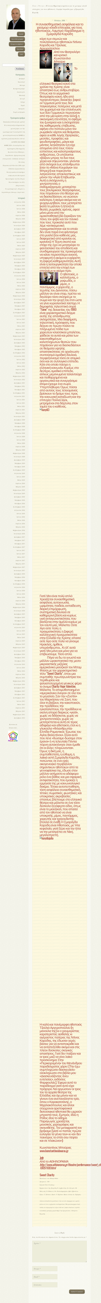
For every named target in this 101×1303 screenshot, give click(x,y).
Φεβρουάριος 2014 (19, 681)
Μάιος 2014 (21, 671)
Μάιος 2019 (21, 480)
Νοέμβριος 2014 (20, 658)
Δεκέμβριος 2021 (19, 383)
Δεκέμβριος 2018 (19, 497)
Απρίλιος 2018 (20, 524)
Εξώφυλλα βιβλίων (17, 44)
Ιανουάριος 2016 (19, 611)
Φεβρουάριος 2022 (19, 376)
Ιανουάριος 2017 (19, 570)
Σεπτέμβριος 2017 (19, 547)
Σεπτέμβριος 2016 (19, 584)
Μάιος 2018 (21, 520)
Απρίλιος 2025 (20, 249)
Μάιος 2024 (21, 286)
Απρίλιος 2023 (20, 329)
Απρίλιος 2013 (20, 708)
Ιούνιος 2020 (21, 440)
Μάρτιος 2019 (20, 487)
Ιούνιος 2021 (21, 403)
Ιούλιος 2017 (21, 550)
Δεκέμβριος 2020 (19, 420)
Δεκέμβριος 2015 (19, 614)
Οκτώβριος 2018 (20, 503)
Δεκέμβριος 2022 (19, 343)
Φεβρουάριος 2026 (19, 222)
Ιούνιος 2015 (21, 634)
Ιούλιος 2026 (21, 205)
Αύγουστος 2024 (19, 276)
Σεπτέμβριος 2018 (19, 507)
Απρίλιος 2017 (20, 560)
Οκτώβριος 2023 (20, 309)
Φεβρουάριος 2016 (19, 607)
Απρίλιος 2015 (20, 641)
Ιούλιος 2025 (21, 239)
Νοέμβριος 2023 (20, 306)
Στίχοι (23, 102)
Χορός (23, 105)
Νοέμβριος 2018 (20, 500)
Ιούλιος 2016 (21, 591)
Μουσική (22, 95)
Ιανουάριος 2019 (19, 493)
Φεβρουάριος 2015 (19, 647)
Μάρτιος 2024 (20, 292)
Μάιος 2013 (21, 704)
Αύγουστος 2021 (19, 396)
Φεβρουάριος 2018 (19, 530)
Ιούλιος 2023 (21, 319)
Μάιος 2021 (21, 406)
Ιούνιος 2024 (21, 282)
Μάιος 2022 (21, 366)
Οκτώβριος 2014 (20, 661)
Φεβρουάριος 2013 (19, 714)
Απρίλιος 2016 (20, 601)
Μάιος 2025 (21, 246)
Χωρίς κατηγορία (19, 112)
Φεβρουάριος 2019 (19, 490)
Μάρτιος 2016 (20, 604)
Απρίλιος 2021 (20, 410)
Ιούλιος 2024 (21, 279)
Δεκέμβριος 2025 (19, 229)
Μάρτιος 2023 (20, 333)
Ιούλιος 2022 (21, 359)
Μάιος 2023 (21, 326)
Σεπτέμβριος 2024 (19, 272)
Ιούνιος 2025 (21, 242)
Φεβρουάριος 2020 (19, 453)
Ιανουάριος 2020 (19, 457)
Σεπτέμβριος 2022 (19, 353)
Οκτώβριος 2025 (20, 232)
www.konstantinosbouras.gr (54, 1150)
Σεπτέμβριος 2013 (19, 698)
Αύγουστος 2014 (19, 664)
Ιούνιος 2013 (21, 701)
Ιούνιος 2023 (21, 323)
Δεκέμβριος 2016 (19, 574)
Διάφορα (22, 79)
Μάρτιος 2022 (20, 373)
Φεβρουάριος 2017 (19, 567)
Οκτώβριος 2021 (20, 390)
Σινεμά (22, 99)
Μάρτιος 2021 (20, 413)
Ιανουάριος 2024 (19, 299)
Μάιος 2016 (21, 597)
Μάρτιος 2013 (20, 711)
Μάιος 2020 (21, 443)
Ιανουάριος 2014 (19, 684)
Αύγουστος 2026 (19, 202)
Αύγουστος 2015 (19, 627)
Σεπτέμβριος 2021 (19, 393)
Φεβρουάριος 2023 (19, 336)
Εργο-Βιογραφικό (17, 39)
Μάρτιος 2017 (20, 564)
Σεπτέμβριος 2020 (19, 430)
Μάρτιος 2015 (20, 644)
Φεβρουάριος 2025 (19, 256)
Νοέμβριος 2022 (20, 346)
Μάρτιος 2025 (20, 252)
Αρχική (21, 34)
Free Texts (20, 49)
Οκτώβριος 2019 (20, 467)
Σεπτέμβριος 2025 (19, 235)
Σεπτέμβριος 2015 (19, 624)
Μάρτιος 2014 (20, 678)
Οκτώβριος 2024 (20, 269)
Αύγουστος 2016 (19, 587)
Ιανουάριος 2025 (19, 259)
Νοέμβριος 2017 (20, 540)
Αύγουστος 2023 (19, 316)
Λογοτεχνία (21, 92)
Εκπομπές (22, 109)
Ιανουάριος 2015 (19, 651)
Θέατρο (22, 85)
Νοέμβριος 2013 (20, 691)
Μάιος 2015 (21, 637)
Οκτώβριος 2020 (20, 426)
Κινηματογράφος (19, 89)
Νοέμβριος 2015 (20, 617)
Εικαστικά (21, 82)
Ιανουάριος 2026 (19, 225)
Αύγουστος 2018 (19, 510)
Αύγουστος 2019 (19, 473)
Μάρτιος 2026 (20, 219)
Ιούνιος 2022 (21, 363)
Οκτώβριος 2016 (20, 580)
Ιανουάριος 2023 (19, 339)
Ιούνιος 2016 (21, 594)
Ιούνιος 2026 (21, 209)
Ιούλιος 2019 (21, 477)
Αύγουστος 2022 (19, 356)
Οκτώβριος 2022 (20, 349)
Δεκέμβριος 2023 (19, 302)
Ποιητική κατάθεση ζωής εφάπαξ (14, 122)
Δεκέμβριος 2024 (19, 262)
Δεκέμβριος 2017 (19, 537)
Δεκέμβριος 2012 (19, 718)
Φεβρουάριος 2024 (19, 296)
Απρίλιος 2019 (20, 483)
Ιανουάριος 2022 (19, 379)
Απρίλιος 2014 (20, 674)
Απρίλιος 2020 (20, 446)
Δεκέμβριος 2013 (19, 688)
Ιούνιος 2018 (21, 517)
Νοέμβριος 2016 (20, 577)
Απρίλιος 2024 (20, 289)
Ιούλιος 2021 (21, 400)
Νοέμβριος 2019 (20, 463)
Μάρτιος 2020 (20, 450)
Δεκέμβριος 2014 (19, 654)
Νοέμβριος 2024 (20, 266)
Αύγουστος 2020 (19, 433)
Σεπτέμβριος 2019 (19, 470)
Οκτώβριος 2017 (20, 544)
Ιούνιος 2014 (21, 668)
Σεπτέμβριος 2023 (19, 312)
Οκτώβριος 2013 (20, 694)
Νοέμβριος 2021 (20, 386)
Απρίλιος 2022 (20, 369)
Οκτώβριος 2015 (20, 621)
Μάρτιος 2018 (20, 527)
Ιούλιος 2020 (21, 436)
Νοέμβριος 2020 (20, 423)
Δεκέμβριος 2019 (19, 460)
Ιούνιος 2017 (21, 554)
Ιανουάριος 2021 (19, 416)
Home (34, 6)
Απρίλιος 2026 (20, 215)
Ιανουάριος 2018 (19, 534)
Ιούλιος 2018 (21, 513)
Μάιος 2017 (21, 557)
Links (21, 54)
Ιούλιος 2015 (21, 631)
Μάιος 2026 (21, 212)
